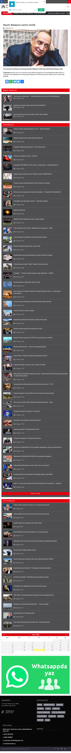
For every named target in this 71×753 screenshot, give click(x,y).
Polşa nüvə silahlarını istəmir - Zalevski (46, 13)
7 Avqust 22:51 (19, 526)
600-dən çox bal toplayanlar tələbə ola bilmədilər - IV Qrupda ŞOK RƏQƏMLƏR (37, 192)
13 (44, 645)
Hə (41, 10)
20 (44, 647)
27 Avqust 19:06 (19, 341)
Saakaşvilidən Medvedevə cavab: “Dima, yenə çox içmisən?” (32, 465)
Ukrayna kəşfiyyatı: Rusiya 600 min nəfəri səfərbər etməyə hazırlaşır (34, 393)
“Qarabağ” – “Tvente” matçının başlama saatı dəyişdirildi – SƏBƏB (33, 273)
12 (32, 645)
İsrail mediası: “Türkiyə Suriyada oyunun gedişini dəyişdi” (30, 355)
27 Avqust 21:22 (19, 222)
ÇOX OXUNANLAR (9, 501)
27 (44, 650)
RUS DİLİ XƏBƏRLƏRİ (43, 712)
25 (24, 650)
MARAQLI (60, 716)
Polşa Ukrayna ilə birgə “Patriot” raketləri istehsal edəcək (31, 264)
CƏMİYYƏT (56, 708)
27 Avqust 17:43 (19, 388)
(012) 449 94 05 (8, 734)
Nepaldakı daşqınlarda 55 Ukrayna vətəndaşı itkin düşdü (30, 319)
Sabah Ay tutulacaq (19, 210)
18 (24, 647)
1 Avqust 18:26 (19, 562)
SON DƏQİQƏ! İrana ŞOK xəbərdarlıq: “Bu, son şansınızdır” (31, 532)
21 (52, 647)
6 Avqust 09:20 (19, 617)
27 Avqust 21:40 (19, 204)
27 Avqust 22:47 (19, 159)
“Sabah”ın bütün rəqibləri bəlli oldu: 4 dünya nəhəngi (29, 219)
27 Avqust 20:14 (19, 277)
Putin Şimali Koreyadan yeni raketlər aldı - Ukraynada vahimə (32, 622)
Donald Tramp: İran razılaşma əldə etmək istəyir (28, 523)
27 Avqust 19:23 (19, 332)
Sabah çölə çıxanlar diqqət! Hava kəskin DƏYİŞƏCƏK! (30, 105)
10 (12, 645)
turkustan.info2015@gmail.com (14, 740)
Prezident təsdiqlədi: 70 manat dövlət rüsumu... (28, 438)
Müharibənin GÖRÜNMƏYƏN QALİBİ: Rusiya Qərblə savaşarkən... (33, 456)
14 (52, 645)
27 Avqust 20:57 (19, 250)
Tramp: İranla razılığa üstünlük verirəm (25, 550)
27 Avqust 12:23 (19, 116)
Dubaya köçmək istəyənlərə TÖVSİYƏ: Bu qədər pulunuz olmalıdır (33, 337)
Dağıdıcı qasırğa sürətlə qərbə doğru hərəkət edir (28, 138)
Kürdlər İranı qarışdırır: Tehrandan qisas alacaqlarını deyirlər (31, 577)
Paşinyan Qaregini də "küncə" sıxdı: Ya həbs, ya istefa (29, 365)
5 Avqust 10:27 (19, 508)
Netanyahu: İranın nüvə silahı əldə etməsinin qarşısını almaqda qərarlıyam (35, 541)
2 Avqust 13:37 (19, 607)
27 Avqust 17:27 (19, 442)
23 (68, 647)
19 (32, 647)
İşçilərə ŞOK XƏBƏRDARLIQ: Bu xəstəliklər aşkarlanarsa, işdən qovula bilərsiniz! (38, 447)
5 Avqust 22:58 (19, 544)
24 (12, 650)
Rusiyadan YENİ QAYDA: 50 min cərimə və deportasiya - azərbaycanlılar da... (36, 165)
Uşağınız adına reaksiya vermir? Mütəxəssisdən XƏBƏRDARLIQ (33, 174)
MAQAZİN (60, 704)
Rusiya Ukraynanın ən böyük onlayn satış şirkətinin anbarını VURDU (33, 559)
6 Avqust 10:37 (19, 589)
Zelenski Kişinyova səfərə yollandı (24, 310)
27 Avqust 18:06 (19, 359)
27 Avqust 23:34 (19, 141)
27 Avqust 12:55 (19, 107)
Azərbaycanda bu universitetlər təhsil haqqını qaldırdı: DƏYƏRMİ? (33, 474)
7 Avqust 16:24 (19, 598)
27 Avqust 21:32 (19, 213)
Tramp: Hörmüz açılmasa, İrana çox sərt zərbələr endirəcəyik (31, 505)
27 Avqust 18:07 (19, 350)
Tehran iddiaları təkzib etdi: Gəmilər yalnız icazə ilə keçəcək (31, 514)
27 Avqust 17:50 (19, 379)
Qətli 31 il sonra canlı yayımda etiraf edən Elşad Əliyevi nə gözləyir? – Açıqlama (37, 483)
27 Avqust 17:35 (19, 415)
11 (24, 645)
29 (60, 650)
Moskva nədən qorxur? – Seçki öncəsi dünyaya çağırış (30, 346)
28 (52, 650)
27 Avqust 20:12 (19, 286)
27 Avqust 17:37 (19, 406)
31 (12, 652)
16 (68, 645)
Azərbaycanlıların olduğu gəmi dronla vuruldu (27, 282)
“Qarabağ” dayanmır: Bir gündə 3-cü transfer (27, 411)
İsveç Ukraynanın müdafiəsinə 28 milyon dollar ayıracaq (30, 237)
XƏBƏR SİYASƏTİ (49, 704)
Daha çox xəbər (35, 493)
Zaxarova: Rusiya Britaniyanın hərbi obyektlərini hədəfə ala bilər (32, 301)
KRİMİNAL (40, 708)
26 (32, 650)
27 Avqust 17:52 (19, 368)
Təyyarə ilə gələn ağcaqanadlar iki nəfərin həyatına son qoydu (32, 183)
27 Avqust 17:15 (19, 460)
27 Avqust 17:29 (19, 424)
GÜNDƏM (40, 720)
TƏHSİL (48, 708)
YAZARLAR (52, 716)
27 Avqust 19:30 (19, 323)
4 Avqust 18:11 (19, 580)
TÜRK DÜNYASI (42, 716)
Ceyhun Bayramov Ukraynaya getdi (24, 613)
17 (12, 647)
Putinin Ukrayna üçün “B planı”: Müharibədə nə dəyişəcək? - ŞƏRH (33, 228)
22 (60, 647)
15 (60, 645)
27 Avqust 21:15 (19, 232)
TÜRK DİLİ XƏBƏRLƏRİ (58, 712)
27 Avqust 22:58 (19, 150)
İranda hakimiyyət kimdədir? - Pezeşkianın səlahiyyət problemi (32, 568)
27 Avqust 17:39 (19, 397)
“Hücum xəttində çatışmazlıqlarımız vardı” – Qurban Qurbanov (32, 129)
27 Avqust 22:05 (19, 177)
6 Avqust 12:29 (19, 571)
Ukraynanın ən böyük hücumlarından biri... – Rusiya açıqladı (31, 604)
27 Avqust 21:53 (19, 195)
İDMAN (40, 704)
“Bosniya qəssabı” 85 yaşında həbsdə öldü (26, 429)
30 (68, 650)
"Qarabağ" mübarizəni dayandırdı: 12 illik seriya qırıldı (29, 147)
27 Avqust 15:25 (19, 98)
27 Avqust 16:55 (19, 478)
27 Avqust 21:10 (19, 241)
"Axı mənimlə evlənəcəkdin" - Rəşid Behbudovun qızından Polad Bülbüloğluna (36, 96)
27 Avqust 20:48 (19, 259)
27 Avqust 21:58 (19, 186)
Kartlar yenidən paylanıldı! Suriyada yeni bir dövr (28, 328)
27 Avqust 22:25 (19, 168)
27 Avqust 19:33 (19, 314)
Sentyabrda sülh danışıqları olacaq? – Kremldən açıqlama (31, 201)
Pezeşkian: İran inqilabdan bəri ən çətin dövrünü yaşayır (30, 586)
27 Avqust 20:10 (19, 297)
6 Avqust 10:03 (19, 626)
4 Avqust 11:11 (19, 535)
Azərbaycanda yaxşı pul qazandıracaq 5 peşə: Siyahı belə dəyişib (33, 255)
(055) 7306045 (8, 737)
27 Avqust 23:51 (19, 132)
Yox (35, 10)
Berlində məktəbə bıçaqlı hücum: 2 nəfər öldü (27, 246)
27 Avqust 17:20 (19, 451)
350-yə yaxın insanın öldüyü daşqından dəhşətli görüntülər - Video (33, 402)
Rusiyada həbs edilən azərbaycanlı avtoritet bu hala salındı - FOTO (33, 384)
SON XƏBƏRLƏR (8, 125)
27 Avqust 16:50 (19, 487)
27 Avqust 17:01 (19, 469)
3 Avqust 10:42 (19, 517)
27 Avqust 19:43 (19, 305)
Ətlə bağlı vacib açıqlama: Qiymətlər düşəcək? (27, 420)
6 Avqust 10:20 (19, 553)
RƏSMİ (47, 720)
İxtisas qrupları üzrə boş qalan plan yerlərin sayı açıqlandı (31, 114)
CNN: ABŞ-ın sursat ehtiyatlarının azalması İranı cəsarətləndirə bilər (34, 595)
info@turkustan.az (10, 743)
